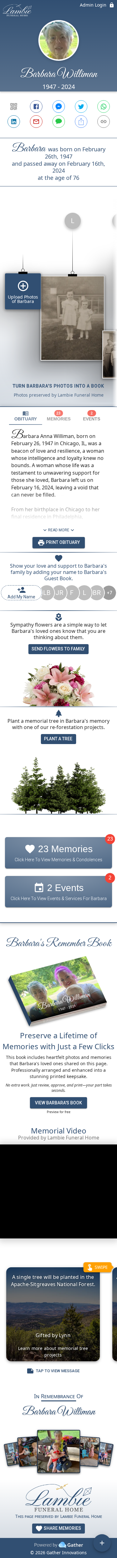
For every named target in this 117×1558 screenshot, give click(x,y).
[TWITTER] (81, 106)
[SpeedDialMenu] (102, 1543)
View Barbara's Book (58, 1102)
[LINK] (103, 121)
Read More (58, 530)
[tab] (25, 416)
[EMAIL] (36, 121)
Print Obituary (62, 542)
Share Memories (62, 1528)
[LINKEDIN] (13, 121)
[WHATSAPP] (103, 106)
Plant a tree (58, 738)
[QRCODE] (13, 106)
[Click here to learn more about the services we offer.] (58, 1498)
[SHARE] (81, 121)
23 (110, 839)
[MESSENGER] (58, 106)
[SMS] (58, 121)
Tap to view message (58, 1370)
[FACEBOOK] (36, 106)
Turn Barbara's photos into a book (58, 385)
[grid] (58, 307)
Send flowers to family (58, 648)
